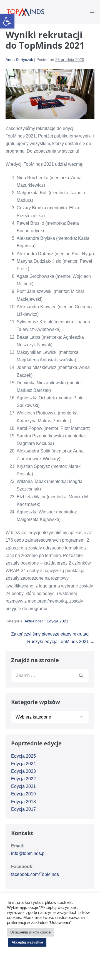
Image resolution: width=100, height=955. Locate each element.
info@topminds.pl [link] (28, 853)
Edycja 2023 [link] (23, 771)
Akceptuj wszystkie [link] (27, 942)
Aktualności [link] (34, 621)
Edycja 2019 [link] (23, 794)
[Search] (81, 675)
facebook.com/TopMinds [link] (35, 874)
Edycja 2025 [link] (23, 756)
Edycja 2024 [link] (23, 763)
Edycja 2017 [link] (23, 809)
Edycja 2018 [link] (23, 801)
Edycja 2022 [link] (23, 778)
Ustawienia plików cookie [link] (30, 932)
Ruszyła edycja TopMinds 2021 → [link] (60, 641)
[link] (7, 21)
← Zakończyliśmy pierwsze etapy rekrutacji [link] (48, 634)
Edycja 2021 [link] (57, 621)
